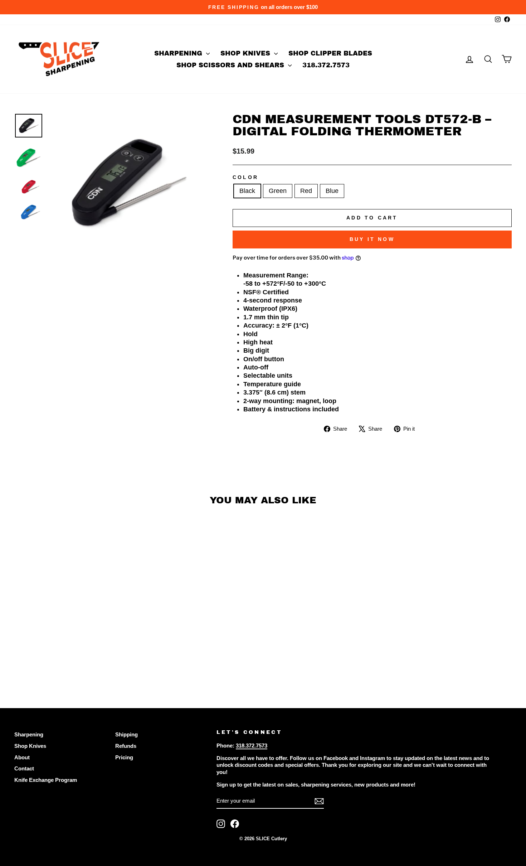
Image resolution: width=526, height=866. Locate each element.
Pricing (124, 757)
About (22, 757)
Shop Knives (246, 53)
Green (278, 190)
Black (247, 190)
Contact (24, 768)
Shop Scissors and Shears (231, 65)
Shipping (126, 734)
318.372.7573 (326, 65)
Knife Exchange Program (45, 780)
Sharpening (179, 53)
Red (306, 190)
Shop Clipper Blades (330, 53)
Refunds (125, 746)
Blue (332, 190)
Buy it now (372, 239)
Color (246, 177)
